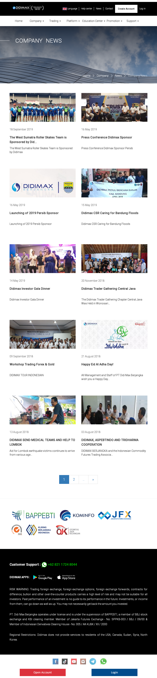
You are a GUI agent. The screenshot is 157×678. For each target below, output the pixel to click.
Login (114, 672)
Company (36, 20)
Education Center (92, 20)
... (83, 479)
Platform (72, 20)
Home (18, 20)
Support (132, 20)
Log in (142, 8)
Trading (54, 20)
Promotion (113, 20)
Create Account (126, 8)
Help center (86, 8)
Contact (109, 8)
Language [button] (72, 8)
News (98, 8)
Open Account (43, 672)
